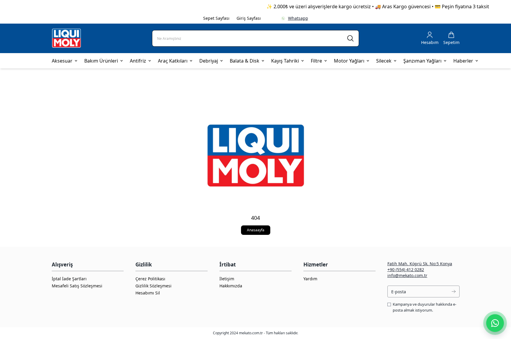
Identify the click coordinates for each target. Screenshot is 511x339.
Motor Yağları (349, 61)
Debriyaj (208, 61)
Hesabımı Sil (147, 293)
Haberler (463, 61)
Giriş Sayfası (249, 18)
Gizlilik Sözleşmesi (153, 286)
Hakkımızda (230, 286)
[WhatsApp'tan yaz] (495, 323)
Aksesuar (62, 61)
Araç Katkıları (172, 61)
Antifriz (138, 61)
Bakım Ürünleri (101, 61)
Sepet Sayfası (216, 18)
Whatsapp (298, 18)
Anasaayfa (255, 229)
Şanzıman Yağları (422, 61)
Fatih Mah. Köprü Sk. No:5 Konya (419, 263)
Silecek (384, 61)
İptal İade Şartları (69, 278)
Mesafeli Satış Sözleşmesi (77, 286)
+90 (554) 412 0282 (405, 269)
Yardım (310, 278)
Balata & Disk (244, 61)
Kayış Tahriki (285, 61)
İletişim (226, 278)
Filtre (316, 61)
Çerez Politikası (150, 278)
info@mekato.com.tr (407, 275)
